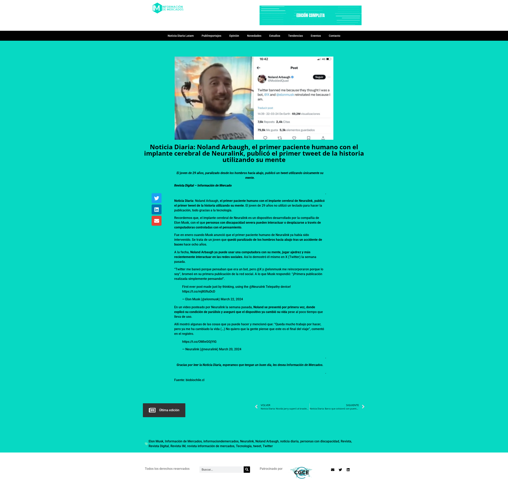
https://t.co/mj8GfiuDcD (198, 291)
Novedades (254, 35)
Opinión (234, 35)
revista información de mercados (210, 446)
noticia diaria (289, 441)
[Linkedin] (157, 210)
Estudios (274, 35)
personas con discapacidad (319, 441)
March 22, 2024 (232, 299)
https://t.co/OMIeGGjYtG (199, 342)
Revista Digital (159, 446)
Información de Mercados (183, 441)
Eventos (316, 35)
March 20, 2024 (230, 349)
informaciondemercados (221, 441)
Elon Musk (156, 441)
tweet (257, 446)
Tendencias (295, 35)
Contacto (334, 35)
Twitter (268, 446)
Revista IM (178, 446)
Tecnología (244, 446)
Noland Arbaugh (267, 441)
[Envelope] (157, 221)
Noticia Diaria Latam (181, 35)
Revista (346, 441)
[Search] (247, 469)
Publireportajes (211, 35)
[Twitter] (157, 198)
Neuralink (247, 441)
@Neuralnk (257, 287)
